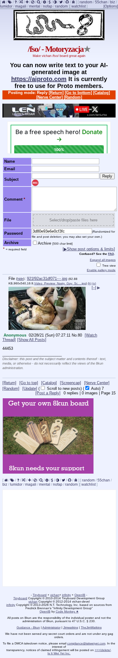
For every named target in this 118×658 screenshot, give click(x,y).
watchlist (78, 6)
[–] (94, 287)
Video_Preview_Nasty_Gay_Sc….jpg (60, 283)
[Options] (110, 6)
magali (20, 6)
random (86, 2)
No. (75, 335)
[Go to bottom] (78, 92)
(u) (94, 283)
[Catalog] (101, 92)
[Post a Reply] (48, 393)
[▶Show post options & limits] (89, 249)
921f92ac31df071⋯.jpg (47, 278)
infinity (66, 595)
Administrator (51, 627)
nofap (47, 6)
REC (35, 183)
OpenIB (79, 595)
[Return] (56, 92)
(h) (89, 283)
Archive (55, 243)
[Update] (29, 388)
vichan (54, 595)
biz (112, 2)
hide (20, 278)
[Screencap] (70, 383)
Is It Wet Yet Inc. (59, 653)
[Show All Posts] (31, 339)
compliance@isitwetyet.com (86, 643)
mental (34, 6)
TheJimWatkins (91, 627)
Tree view (108, 265)
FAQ (111, 253)
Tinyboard (40, 595)
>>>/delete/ (103, 650)
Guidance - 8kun (28, 627)
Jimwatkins (70, 627)
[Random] (73, 97)
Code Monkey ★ (67, 611)
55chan (101, 2)
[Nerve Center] (49, 97)
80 (80, 335)
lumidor (6, 6)
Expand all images (103, 260)
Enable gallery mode (101, 270)
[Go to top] (28, 383)
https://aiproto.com (39, 79)
